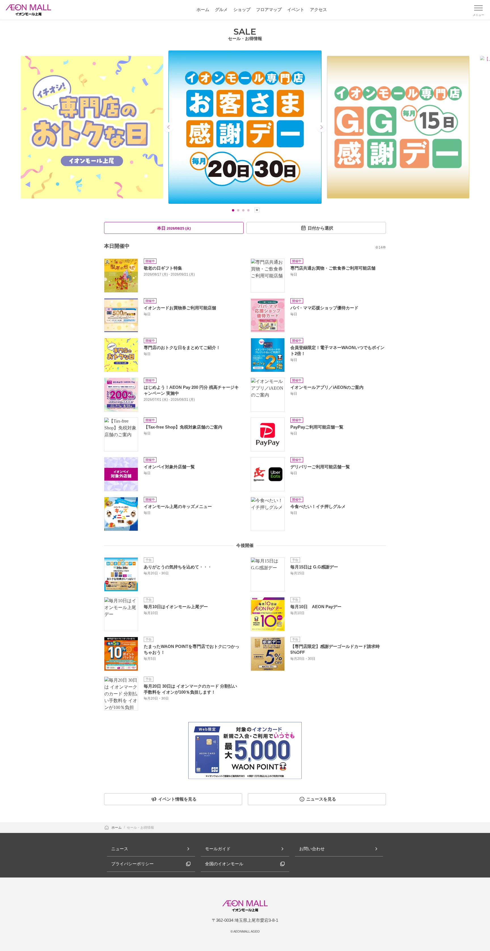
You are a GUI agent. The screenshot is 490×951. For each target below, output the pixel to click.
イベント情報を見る (177, 799)
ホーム (116, 828)
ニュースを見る (321, 799)
